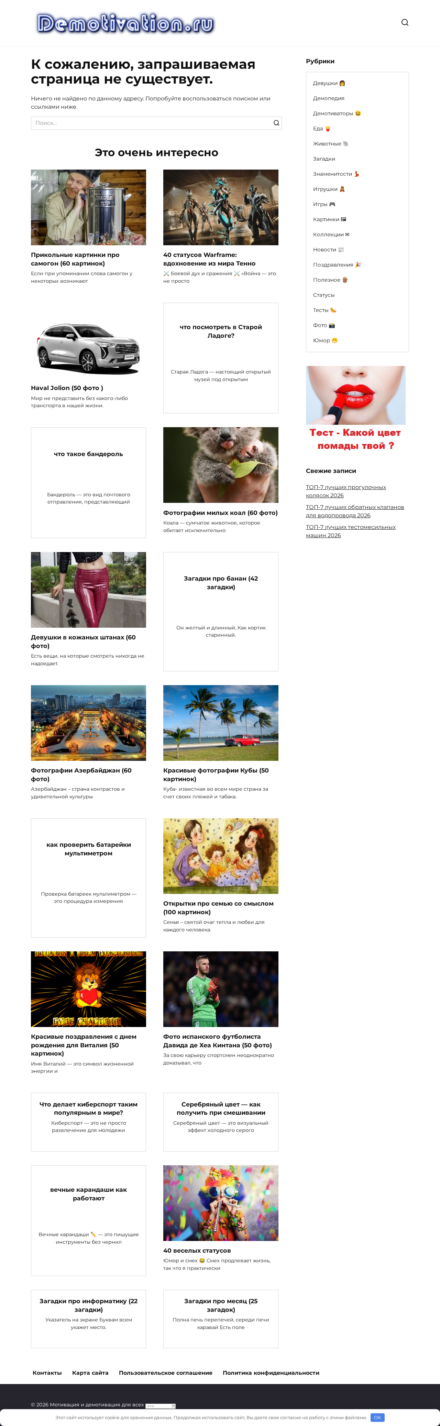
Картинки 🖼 (329, 219)
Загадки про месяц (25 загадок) (220, 1305)
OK (377, 1417)
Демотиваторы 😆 (337, 113)
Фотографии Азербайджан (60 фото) (81, 774)
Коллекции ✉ (331, 234)
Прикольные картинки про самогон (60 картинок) (75, 259)
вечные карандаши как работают (88, 1194)
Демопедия (328, 98)
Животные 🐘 (331, 143)
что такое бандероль (88, 453)
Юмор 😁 (325, 340)
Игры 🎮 (324, 204)
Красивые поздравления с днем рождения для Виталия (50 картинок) (83, 1045)
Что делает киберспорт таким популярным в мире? (89, 1108)
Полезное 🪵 (330, 280)
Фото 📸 (324, 325)
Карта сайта (90, 1373)
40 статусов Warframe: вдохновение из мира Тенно (209, 259)
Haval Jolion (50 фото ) (67, 387)
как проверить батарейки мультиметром (88, 849)
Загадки (324, 158)
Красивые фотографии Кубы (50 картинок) (216, 774)
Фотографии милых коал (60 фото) (220, 512)
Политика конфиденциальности (271, 1373)
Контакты (47, 1373)
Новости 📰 (328, 249)
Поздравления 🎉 (337, 264)
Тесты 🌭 (325, 310)
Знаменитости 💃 (336, 174)
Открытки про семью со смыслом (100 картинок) (218, 908)
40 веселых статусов (197, 1250)
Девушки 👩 (329, 83)
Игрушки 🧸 (329, 189)
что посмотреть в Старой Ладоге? (221, 331)
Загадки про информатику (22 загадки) (89, 1305)
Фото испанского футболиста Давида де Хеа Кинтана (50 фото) (217, 1041)
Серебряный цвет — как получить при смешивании (221, 1108)
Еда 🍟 (322, 128)
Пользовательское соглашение (165, 1373)
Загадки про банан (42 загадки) (221, 583)
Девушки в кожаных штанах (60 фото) (83, 641)
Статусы (324, 295)
